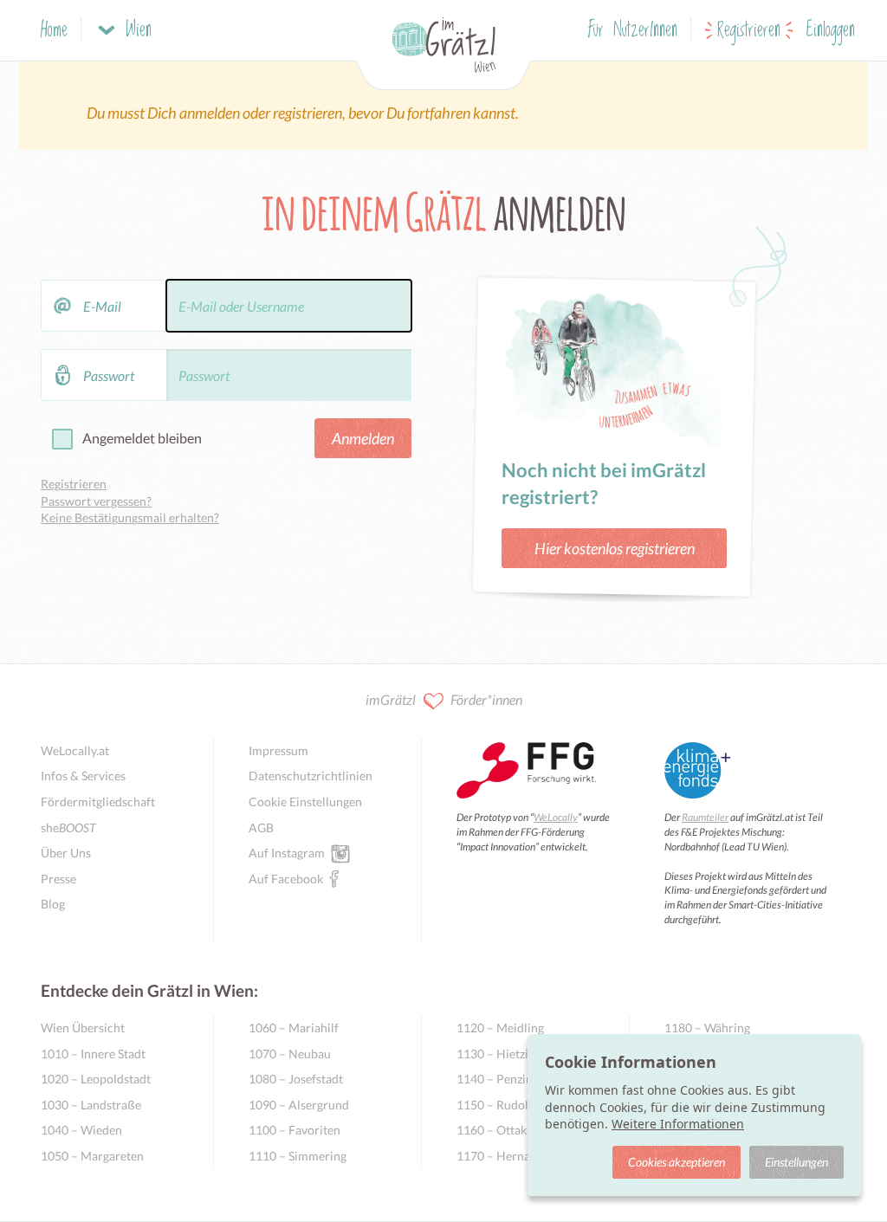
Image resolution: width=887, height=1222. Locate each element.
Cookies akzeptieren (676, 1161)
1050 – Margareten (92, 1155)
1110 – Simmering (297, 1155)
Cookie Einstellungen (305, 801)
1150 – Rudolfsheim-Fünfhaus (525, 1104)
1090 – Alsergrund (299, 1104)
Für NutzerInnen (632, 30)
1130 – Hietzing (498, 1053)
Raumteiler (705, 817)
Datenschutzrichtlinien (310, 775)
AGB (261, 827)
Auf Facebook (286, 878)
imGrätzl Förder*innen (444, 699)
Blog (53, 903)
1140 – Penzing (497, 1078)
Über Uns (66, 852)
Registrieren (748, 30)
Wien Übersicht (83, 1027)
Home (54, 30)
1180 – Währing (707, 1027)
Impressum (278, 750)
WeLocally (556, 817)
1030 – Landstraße (91, 1104)
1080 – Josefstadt (296, 1078)
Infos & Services (83, 775)
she (68, 827)
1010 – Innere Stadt (93, 1053)
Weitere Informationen (678, 1123)
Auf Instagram (287, 852)
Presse (58, 878)
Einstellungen (796, 1161)
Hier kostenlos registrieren (614, 548)
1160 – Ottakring (502, 1129)
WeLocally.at (75, 750)
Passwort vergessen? (96, 501)
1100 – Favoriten (294, 1129)
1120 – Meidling (500, 1027)
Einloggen (830, 30)
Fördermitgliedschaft (98, 801)
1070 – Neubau (290, 1053)
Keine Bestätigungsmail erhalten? (130, 517)
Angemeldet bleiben (142, 438)
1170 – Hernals (497, 1155)
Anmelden (363, 438)
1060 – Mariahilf (294, 1027)
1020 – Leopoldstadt (96, 1078)
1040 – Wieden (81, 1129)
